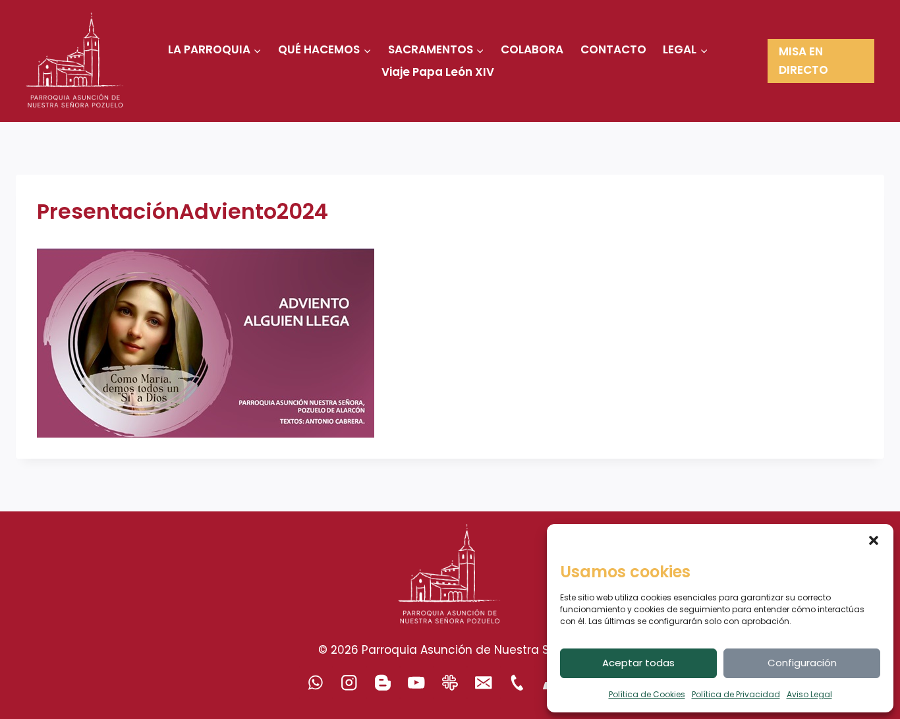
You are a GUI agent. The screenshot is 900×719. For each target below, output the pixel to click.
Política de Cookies (647, 694)
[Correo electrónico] (484, 682)
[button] (873, 540)
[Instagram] (349, 682)
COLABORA (532, 49)
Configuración (802, 663)
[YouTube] (417, 682)
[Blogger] (383, 682)
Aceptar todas (638, 663)
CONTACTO (613, 49)
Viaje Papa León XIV (437, 72)
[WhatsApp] (316, 682)
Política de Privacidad (736, 694)
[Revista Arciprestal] (450, 682)
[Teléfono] (517, 682)
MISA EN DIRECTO (803, 60)
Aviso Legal (809, 694)
